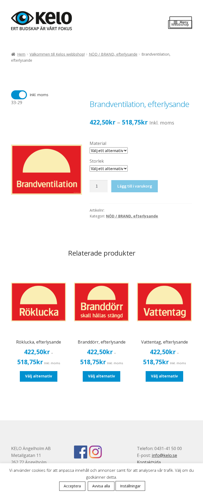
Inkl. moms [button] (39, 94)
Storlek (97, 161)
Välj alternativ (38, 376)
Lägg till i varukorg (134, 186)
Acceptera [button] (72, 485)
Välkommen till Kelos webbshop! (57, 54)
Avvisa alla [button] (101, 485)
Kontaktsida (149, 462)
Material (98, 143)
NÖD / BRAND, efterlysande (113, 54)
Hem (21, 54)
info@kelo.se (164, 455)
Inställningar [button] (130, 485)
